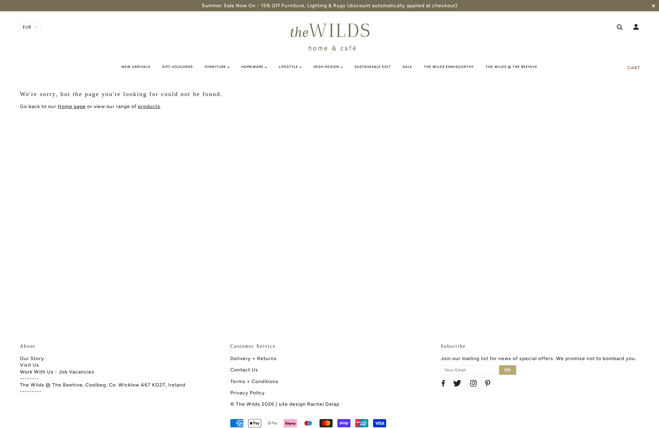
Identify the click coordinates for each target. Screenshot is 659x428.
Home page (72, 106)
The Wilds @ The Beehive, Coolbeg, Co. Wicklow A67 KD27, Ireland (102, 385)
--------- (31, 391)
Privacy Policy (247, 393)
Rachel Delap (323, 404)
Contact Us (244, 370)
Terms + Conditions (254, 381)
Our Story (32, 358)
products (149, 106)
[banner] (329, 37)
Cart (633, 67)
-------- (29, 378)
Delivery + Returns (253, 358)
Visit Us (29, 365)
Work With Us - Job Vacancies (57, 372)
